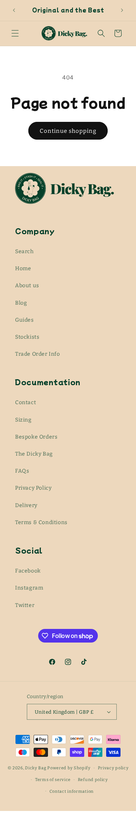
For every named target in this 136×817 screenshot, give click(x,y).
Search (24, 251)
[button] (15, 33)
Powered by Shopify (69, 768)
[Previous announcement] (14, 10)
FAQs (22, 471)
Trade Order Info (37, 354)
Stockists (27, 337)
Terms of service (53, 779)
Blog (21, 303)
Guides (24, 320)
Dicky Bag (35, 768)
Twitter (24, 605)
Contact (25, 402)
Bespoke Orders (36, 437)
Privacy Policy (33, 488)
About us (27, 285)
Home (23, 268)
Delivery (26, 505)
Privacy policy (113, 768)
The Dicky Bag (34, 454)
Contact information (71, 791)
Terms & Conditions (41, 522)
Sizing (23, 420)
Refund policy (93, 779)
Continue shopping (68, 131)
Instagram (29, 588)
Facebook (28, 571)
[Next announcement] (122, 10)
